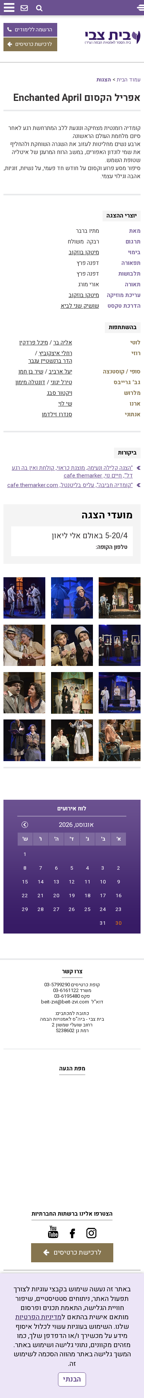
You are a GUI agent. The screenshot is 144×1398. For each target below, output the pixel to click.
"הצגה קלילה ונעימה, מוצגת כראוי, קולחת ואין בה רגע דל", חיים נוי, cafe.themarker (72, 472)
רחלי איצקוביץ (55, 353)
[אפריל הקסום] (120, 598)
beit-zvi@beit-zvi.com (65, 1001)
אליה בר (62, 342)
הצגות (103, 80)
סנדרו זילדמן (57, 414)
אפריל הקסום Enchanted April (77, 98)
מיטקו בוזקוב (84, 252)
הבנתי (72, 1379)
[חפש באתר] (39, 8)
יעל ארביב (60, 371)
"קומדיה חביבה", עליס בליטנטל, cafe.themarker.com (70, 485)
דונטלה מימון (30, 382)
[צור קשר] (24, 8)
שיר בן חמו (30, 371)
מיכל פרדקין (33, 342)
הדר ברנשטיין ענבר (50, 361)
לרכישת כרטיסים (33, 44)
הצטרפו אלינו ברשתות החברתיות (72, 1214)
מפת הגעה (72, 1068)
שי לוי (65, 403)
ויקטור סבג (59, 393)
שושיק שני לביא (80, 306)
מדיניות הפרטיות (38, 1317)
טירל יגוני (61, 382)
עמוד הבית (129, 80)
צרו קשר (72, 971)
